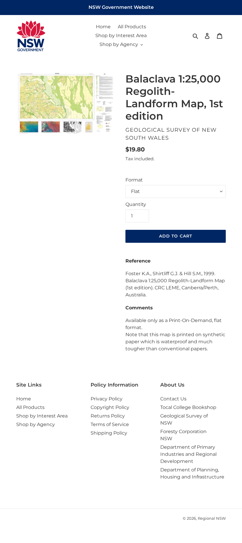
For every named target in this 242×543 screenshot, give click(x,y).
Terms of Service (110, 424)
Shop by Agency (35, 424)
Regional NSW (212, 518)
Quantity (135, 204)
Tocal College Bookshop (188, 407)
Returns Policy (108, 416)
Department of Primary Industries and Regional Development (188, 454)
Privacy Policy (106, 399)
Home (23, 399)
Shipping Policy (109, 433)
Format (134, 180)
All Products (30, 407)
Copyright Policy (110, 407)
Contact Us (173, 399)
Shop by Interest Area (42, 416)
